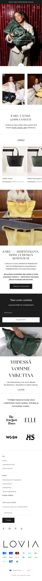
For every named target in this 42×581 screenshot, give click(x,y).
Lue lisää (21, 389)
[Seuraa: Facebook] (3, 528)
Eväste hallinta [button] (7, 495)
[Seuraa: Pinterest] (15, 528)
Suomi (28, 570)
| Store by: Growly (25, 575)
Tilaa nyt (21, 320)
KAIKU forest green (34, 178)
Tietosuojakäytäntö (9, 491)
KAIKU (4, 461)
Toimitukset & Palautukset (11, 480)
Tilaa (8, 520)
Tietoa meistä (7, 468)
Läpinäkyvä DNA (8, 464)
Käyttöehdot (6, 487)
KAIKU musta (7, 178)
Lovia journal (7, 484)
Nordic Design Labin (19, 128)
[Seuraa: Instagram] (9, 528)
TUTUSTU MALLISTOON (21, 40)
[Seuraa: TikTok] (22, 528)
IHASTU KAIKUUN (21, 286)
